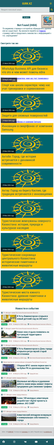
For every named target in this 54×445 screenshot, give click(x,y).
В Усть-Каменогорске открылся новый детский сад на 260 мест (32, 317)
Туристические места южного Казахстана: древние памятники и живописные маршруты (24, 296)
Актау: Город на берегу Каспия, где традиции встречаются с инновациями (27, 192)
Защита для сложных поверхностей (24, 115)
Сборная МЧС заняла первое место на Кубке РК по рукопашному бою (34, 366)
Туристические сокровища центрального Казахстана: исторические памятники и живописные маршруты (19, 260)
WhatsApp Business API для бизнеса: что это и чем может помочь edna (25, 70)
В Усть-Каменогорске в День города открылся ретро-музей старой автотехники (34, 351)
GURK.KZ (27, 3)
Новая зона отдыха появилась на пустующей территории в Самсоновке (33, 334)
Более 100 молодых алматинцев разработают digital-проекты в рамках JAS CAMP (32, 401)
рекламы (25, 432)
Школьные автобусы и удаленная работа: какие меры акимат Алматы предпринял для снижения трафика (34, 384)
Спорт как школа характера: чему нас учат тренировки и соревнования (26, 86)
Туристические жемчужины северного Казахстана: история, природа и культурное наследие (26, 224)
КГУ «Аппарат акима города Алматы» (15, 378)
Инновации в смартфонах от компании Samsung (27, 127)
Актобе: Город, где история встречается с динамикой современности (19, 160)
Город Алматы (34, 390)
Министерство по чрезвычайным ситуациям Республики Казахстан (25, 362)
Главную (42, 31)
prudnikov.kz (48, 432)
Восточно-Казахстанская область (40, 324)
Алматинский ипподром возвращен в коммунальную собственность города (34, 417)
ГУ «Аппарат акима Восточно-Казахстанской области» (20, 313)
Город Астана (34, 373)
